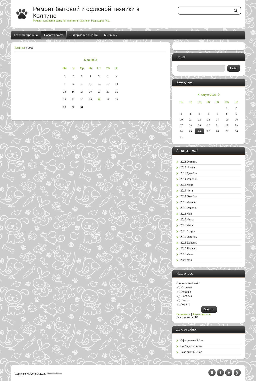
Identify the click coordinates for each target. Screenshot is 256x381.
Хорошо (186, 291)
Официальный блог (192, 340)
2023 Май (186, 260)
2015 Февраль (188, 207)
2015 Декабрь (188, 242)
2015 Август (187, 231)
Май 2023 (90, 60)
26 (99, 99)
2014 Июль (187, 190)
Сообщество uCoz (191, 346)
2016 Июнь (186, 254)
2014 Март (186, 184)
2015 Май (186, 213)
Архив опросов (202, 314)
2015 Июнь (186, 219)
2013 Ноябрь (188, 167)
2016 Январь (188, 248)
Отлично (186, 287)
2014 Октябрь (188, 196)
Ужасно (185, 304)
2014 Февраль (188, 179)
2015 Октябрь (188, 236)
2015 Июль (187, 225)
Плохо (185, 300)
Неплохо (186, 295)
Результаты (183, 314)
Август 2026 (208, 95)
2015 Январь (188, 202)
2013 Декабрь (188, 173)
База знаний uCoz (191, 351)
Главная (20, 47)
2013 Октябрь (188, 161)
